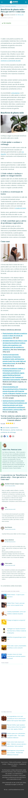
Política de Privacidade (15, 762)
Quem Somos (4, 762)
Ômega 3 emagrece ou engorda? (16, 620)
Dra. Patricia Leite (19, 14)
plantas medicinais (16, 430)
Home (3, 6)
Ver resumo (7, 23)
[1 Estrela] (7, 423)
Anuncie (24, 762)
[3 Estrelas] (10, 423)
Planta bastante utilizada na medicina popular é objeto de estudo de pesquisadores (15, 336)
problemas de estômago (8, 432)
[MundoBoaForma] (14, 2)
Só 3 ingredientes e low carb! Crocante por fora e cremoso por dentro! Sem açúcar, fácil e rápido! (16, 718)
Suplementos (7, 6)
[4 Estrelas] (12, 423)
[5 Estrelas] (14, 423)
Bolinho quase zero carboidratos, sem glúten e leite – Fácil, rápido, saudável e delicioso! (16, 735)
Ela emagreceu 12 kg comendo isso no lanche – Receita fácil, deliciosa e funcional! (15, 752)
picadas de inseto (20, 208)
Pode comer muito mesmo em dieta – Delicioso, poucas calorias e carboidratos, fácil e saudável (16, 744)
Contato (4, 764)
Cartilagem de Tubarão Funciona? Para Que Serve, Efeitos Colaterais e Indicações (16, 631)
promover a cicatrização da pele (11, 60)
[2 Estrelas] (9, 423)
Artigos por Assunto (13, 764)
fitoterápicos (6, 430)
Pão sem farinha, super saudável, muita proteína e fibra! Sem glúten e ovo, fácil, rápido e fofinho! (16, 727)
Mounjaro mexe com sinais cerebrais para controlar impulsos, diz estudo (16, 656)
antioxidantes (15, 93)
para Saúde (13, 6)
